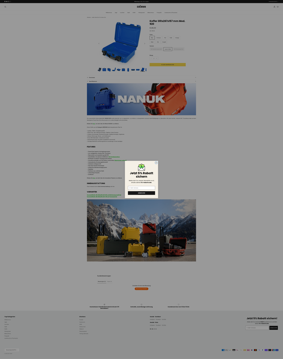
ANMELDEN (141, 193)
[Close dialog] (156, 162)
